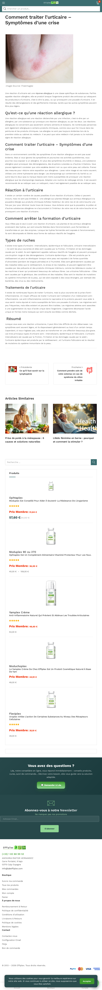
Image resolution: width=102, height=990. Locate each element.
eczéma (44, 167)
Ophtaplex (16, 497)
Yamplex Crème (19, 612)
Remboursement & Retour (14, 906)
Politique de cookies (12, 922)
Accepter (87, 981)
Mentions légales (10, 926)
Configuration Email (11, 940)
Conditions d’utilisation (13, 914)
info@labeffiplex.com (12, 868)
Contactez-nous (9, 936)
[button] (97, 2)
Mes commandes (10, 889)
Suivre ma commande (12, 881)
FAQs (4, 944)
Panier (5, 897)
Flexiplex (15, 713)
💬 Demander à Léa (51, 785)
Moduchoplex (18, 666)
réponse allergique (43, 93)
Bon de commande (11, 948)
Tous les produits (10, 885)
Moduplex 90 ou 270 (22, 552)
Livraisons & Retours (12, 918)
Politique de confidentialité (15, 910)
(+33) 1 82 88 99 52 (13, 854)
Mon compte (8, 893)
